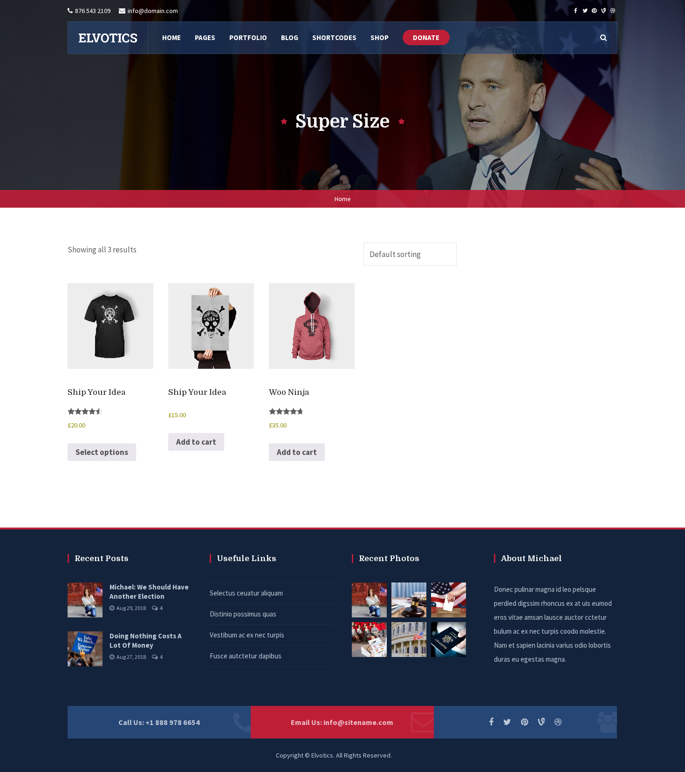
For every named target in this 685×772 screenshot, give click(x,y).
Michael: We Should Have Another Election (149, 591)
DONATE (426, 37)
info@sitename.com (358, 722)
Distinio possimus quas (243, 613)
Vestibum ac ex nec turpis (247, 634)
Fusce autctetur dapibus (245, 655)
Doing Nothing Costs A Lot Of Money (146, 640)
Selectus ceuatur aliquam (246, 593)
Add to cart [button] (196, 442)
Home (343, 199)
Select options (101, 452)
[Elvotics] (108, 37)
